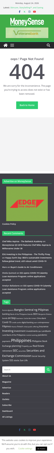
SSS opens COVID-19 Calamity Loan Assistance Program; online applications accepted (25, 276)
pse (30, 346)
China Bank (41, 318)
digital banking (27, 322)
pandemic (42, 335)
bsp (13, 318)
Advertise (6, 387)
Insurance (43, 326)
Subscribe (6, 405)
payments (6, 341)
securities (22, 351)
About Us (6, 376)
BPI (9, 318)
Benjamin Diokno (45, 314)
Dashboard (7, 411)
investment (20, 330)
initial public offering (31, 327)
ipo (39, 331)
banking (6, 314)
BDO (35, 314)
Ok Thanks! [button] (41, 449)
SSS (11, 360)
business (19, 318)
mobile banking (31, 335)
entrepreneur (43, 322)
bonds (4, 318)
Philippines (21, 340)
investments (32, 331)
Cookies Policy (9, 224)
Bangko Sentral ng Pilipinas (31, 310)
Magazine (6, 381)
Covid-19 (6, 322)
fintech (20, 326)
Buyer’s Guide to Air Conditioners (26, 267)
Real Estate (38, 345)
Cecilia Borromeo (30, 318)
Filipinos (6, 326)
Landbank (46, 331)
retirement (7, 351)
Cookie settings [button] (25, 448)
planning (16, 345)
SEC (15, 350)
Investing (7, 330)
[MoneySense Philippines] (5, 45)
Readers (6, 393)
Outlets (5, 399)
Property (25, 346)
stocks (16, 360)
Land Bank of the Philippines (14, 335)
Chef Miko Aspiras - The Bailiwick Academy (22, 241)
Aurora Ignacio (8, 310)
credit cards (16, 322)
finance (14, 327)
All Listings (7, 417)
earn (36, 322)
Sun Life (24, 360)
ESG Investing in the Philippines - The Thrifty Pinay (26, 254)
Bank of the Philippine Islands (21, 314)
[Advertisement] (27, 144)
